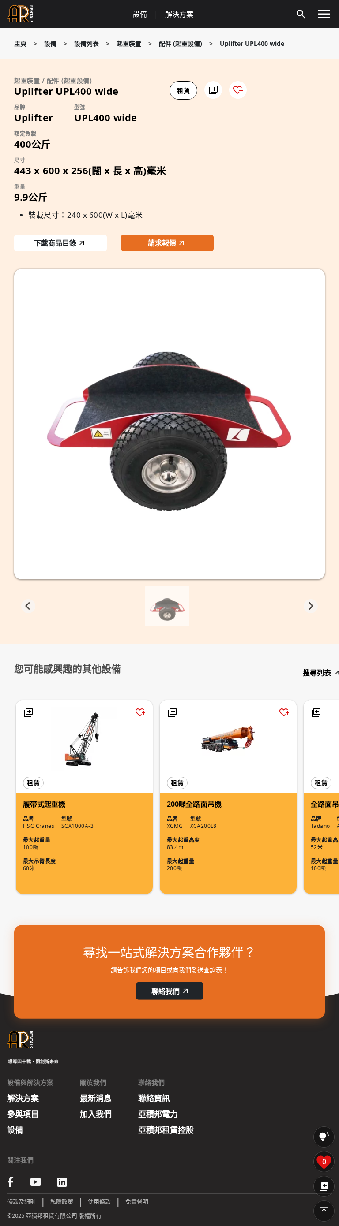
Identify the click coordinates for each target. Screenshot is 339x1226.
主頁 (20, 43)
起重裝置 (129, 43)
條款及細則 (21, 1201)
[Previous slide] (28, 606)
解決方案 (179, 14)
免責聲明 (136, 1201)
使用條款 (99, 1201)
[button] (213, 90)
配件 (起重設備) (180, 43)
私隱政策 (61, 1201)
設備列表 (86, 43)
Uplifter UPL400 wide (252, 43)
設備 (140, 14)
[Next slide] (311, 606)
